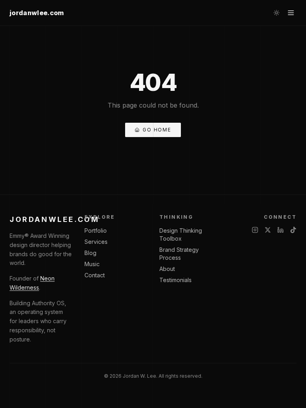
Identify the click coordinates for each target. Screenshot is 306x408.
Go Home (157, 130)
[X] (268, 230)
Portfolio (95, 230)
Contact (94, 275)
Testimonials (175, 280)
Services (96, 241)
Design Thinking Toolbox (180, 234)
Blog (90, 252)
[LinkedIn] (280, 230)
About (167, 268)
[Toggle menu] (290, 12)
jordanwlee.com (37, 13)
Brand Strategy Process (179, 253)
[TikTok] (293, 230)
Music (92, 264)
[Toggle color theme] (276, 12)
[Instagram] (255, 230)
